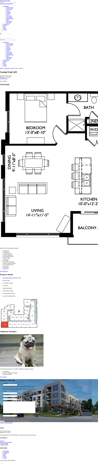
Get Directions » (4, 78)
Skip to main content (5, 0)
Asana (7, 10)
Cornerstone (9, 17)
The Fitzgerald (9, 7)
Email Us (2, 441)
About (4, 28)
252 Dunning (9, 9)
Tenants (5, 25)
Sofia (7, 20)
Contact (5, 29)
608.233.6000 (4, 443)
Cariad (7, 14)
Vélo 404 (8, 22)
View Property (3, 377)
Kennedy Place (9, 18)
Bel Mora (8, 13)
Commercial (6, 24)
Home (1, 68)
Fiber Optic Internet (8, 277)
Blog (4, 27)
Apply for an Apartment (6, 442)
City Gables (9, 16)
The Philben (9, 21)
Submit (2, 421)
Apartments (6, 6)
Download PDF (4, 271)
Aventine (8, 11)
